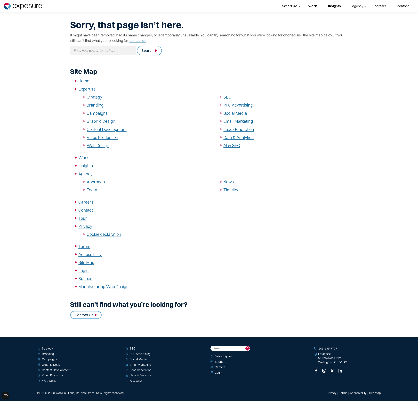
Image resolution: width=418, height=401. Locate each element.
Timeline (231, 189)
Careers (380, 6)
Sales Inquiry (223, 356)
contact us (137, 40)
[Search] (247, 348)
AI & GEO (231, 145)
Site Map (86, 262)
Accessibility (90, 254)
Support (85, 278)
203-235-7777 (328, 348)
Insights (334, 6)
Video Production (102, 137)
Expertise (289, 6)
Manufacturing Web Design (103, 286)
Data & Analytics (238, 137)
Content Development (107, 129)
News (228, 181)
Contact (403, 6)
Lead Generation (238, 129)
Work (312, 6)
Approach (96, 181)
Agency (357, 6)
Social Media (235, 113)
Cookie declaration (104, 234)
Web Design (98, 145)
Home (83, 80)
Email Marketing (238, 121)
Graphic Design (101, 121)
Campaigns (97, 113)
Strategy (94, 97)
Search (148, 50)
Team (92, 189)
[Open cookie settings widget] (5, 395)
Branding (95, 105)
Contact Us (84, 315)
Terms (84, 246)
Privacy (85, 226)
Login (83, 270)
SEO (227, 97)
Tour (82, 218)
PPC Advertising (238, 105)
